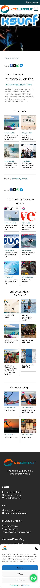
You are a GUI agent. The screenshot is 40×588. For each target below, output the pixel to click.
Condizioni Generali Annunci (17, 532)
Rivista (25, 178)
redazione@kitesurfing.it (15, 513)
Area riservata (33, 2)
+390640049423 (12, 510)
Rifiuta (20, 574)
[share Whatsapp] (17, 66)
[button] (37, 548)
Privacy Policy (25, 585)
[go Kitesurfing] (20, 466)
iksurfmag (16, 178)
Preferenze (20, 580)
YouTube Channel (12, 498)
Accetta (20, 568)
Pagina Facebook (12, 492)
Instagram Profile (12, 495)
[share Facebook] (11, 66)
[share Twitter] (14, 66)
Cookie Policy (14, 585)
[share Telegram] (21, 66)
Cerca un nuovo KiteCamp (15, 544)
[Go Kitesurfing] (20, 9)
